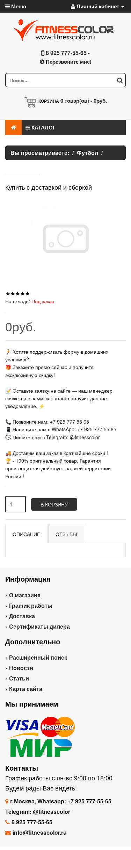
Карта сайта (25, 689)
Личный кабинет (98, 6)
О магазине (25, 595)
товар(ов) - (83, 100)
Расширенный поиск (38, 657)
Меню (18, 6)
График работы (30, 605)
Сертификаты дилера (39, 626)
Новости (21, 668)
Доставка (22, 616)
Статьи (19, 678)
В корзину (54, 504)
